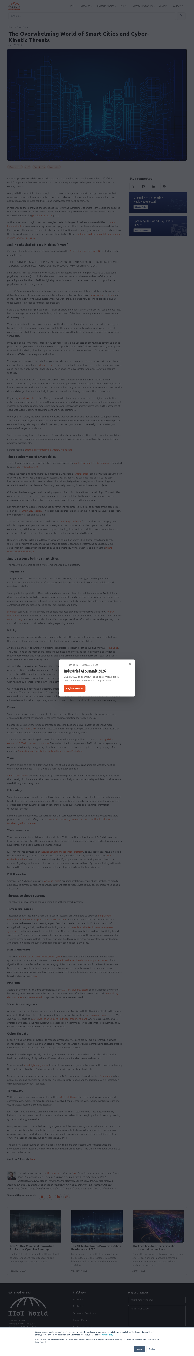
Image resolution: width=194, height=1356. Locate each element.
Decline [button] (152, 1349)
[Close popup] (130, 664)
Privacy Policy (107, 1334)
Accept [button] (139, 1349)
